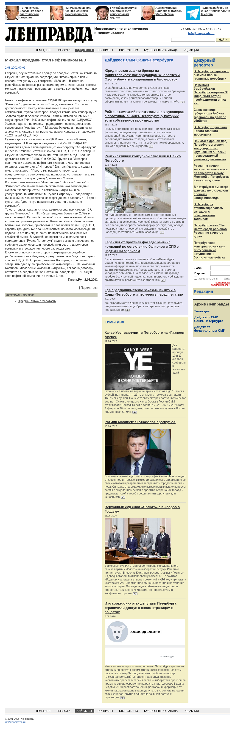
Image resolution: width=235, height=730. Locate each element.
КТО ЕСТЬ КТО (129, 50)
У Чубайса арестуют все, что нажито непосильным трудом (123, 12)
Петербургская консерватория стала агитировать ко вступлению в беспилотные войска (209, 250)
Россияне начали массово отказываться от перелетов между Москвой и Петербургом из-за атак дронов (211, 173)
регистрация (222, 282)
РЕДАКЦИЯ (191, 50)
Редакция (203, 291)
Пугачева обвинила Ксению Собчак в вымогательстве (78, 11)
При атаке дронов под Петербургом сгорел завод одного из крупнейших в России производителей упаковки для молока (210, 150)
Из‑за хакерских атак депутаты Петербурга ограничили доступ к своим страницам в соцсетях (140, 607)
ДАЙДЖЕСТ (84, 50)
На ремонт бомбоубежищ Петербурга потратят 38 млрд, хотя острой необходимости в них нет (211, 94)
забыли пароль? (220, 284)
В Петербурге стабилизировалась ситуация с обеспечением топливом (208, 212)
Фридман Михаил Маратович (37, 301)
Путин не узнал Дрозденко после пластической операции (31, 12)
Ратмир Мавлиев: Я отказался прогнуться (140, 422)
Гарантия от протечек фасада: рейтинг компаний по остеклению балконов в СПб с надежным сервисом (142, 246)
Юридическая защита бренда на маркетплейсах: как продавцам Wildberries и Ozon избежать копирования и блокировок (142, 75)
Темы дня (114, 322)
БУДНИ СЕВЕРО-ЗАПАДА (161, 50)
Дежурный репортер (204, 62)
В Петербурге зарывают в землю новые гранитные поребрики (211, 74)
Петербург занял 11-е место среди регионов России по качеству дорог (210, 231)
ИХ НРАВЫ (106, 50)
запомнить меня (208, 278)
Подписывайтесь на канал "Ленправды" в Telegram (215, 11)
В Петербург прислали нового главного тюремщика (210, 130)
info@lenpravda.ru (201, 33)
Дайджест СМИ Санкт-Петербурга (139, 60)
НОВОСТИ (64, 50)
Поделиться (89, 287)
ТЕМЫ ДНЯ (43, 50)
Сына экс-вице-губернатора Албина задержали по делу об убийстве (210, 115)
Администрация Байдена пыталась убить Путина (168, 11)
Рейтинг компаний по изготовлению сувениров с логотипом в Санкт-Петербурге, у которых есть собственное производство (144, 116)
